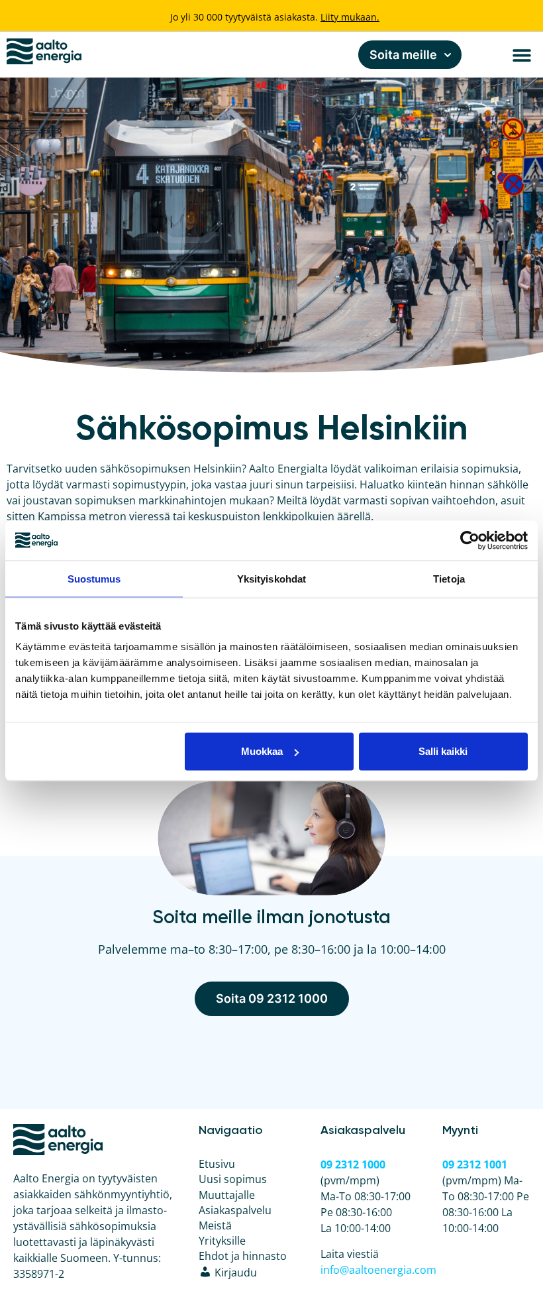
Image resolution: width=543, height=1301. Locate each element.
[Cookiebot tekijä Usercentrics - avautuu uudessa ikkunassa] (470, 540)
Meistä (215, 1225)
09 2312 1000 (353, 1164)
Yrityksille (222, 1240)
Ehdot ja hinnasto (243, 1256)
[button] (521, 55)
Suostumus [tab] (94, 578)
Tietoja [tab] (449, 578)
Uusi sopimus (233, 1179)
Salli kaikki (443, 751)
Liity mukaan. (350, 17)
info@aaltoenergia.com (378, 1270)
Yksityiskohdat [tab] (271, 578)
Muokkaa (262, 751)
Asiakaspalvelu (235, 1210)
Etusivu (217, 1164)
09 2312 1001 (474, 1164)
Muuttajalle (227, 1195)
